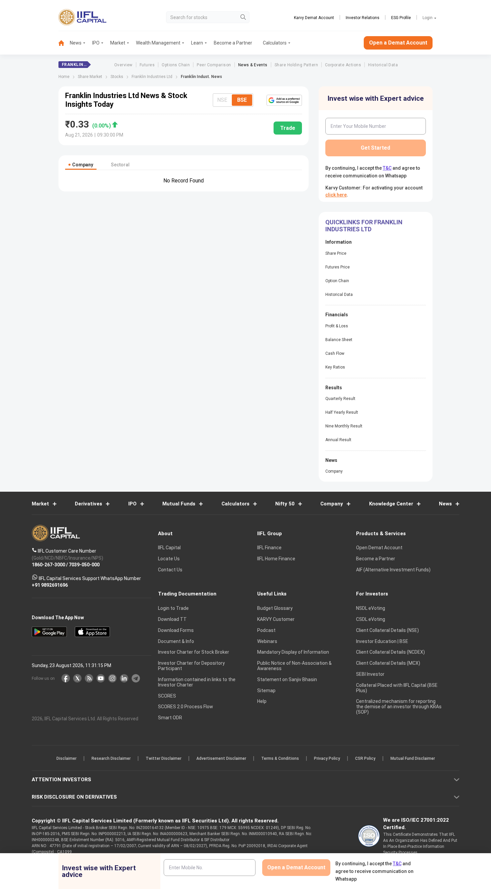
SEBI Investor (370, 674)
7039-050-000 (84, 564)
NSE (222, 100)
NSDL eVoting (370, 608)
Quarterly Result (340, 398)
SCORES (167, 696)
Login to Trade (173, 608)
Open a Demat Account (398, 42)
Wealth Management (158, 43)
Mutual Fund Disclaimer (412, 758)
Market (117, 43)
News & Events (253, 65)
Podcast (266, 630)
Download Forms (176, 630)
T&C (387, 168)
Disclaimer (66, 758)
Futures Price (337, 267)
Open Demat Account (379, 547)
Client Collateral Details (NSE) (387, 630)
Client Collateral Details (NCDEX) (390, 652)
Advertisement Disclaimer (221, 758)
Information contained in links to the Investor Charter (196, 682)
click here (336, 194)
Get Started (375, 148)
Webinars (267, 641)
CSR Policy (365, 758)
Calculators (275, 43)
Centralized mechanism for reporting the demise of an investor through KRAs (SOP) (399, 707)
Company (334, 471)
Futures (147, 65)
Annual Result (338, 439)
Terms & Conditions (280, 758)
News (75, 43)
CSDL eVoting (370, 619)
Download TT (172, 619)
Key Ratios (335, 367)
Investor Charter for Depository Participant (191, 665)
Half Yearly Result (341, 412)
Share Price (335, 253)
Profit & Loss (336, 326)
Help (262, 701)
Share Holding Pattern (296, 65)
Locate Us (169, 558)
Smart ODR (170, 717)
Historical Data (383, 65)
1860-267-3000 (48, 564)
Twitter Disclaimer (163, 758)
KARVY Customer (276, 619)
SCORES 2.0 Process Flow (185, 706)
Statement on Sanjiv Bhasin (287, 679)
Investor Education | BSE (382, 641)
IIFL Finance (269, 547)
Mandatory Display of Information (293, 652)
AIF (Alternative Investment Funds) (393, 569)
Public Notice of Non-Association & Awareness (294, 665)
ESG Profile (401, 17)
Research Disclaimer (111, 758)
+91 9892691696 (50, 585)
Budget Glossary (275, 608)
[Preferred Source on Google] (284, 100)
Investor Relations (362, 17)
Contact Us (170, 569)
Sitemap (266, 690)
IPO (96, 43)
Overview (123, 65)
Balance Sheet (338, 339)
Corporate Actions (343, 65)
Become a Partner (233, 43)
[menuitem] (64, 43)
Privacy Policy (327, 758)
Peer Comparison (214, 65)
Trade (287, 128)
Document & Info (176, 641)
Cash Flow (334, 353)
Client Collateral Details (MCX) (388, 663)
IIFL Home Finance (276, 558)
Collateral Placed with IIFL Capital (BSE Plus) (397, 687)
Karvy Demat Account (314, 17)
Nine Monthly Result (343, 426)
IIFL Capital (169, 547)
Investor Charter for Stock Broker (193, 652)
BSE (242, 100)
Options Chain (176, 65)
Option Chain (337, 280)
